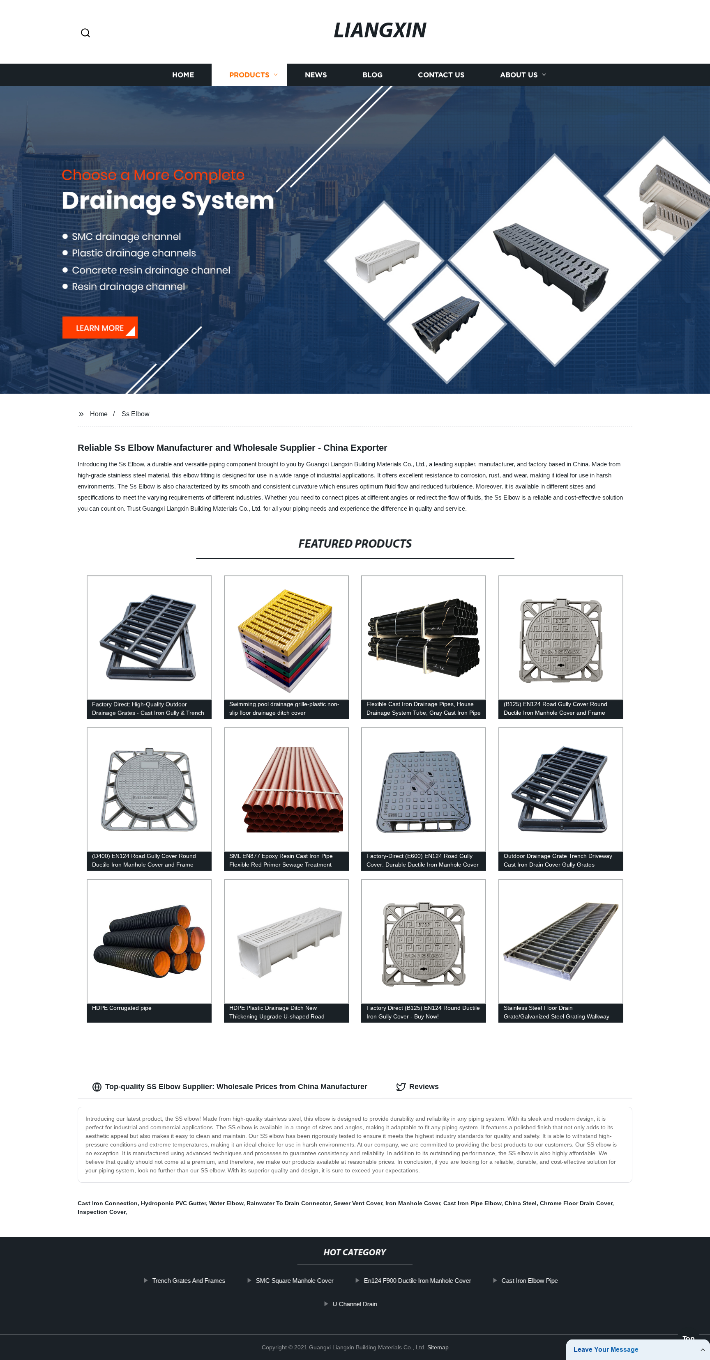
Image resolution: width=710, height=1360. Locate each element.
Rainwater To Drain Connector (288, 1203)
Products (249, 75)
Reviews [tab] (424, 1086)
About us (519, 75)
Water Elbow (226, 1203)
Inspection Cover (101, 1212)
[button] (85, 33)
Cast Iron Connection (108, 1203)
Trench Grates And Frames (188, 1280)
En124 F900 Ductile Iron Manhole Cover (417, 1280)
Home (183, 75)
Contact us (441, 75)
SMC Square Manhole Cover (294, 1280)
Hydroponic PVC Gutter (173, 1203)
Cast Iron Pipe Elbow (472, 1203)
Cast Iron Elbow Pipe (529, 1280)
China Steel (521, 1203)
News (316, 75)
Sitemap (438, 1347)
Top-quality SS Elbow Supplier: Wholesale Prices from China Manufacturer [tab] (236, 1086)
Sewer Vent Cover (358, 1203)
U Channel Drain (355, 1303)
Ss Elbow (136, 414)
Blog (372, 75)
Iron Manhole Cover (412, 1203)
